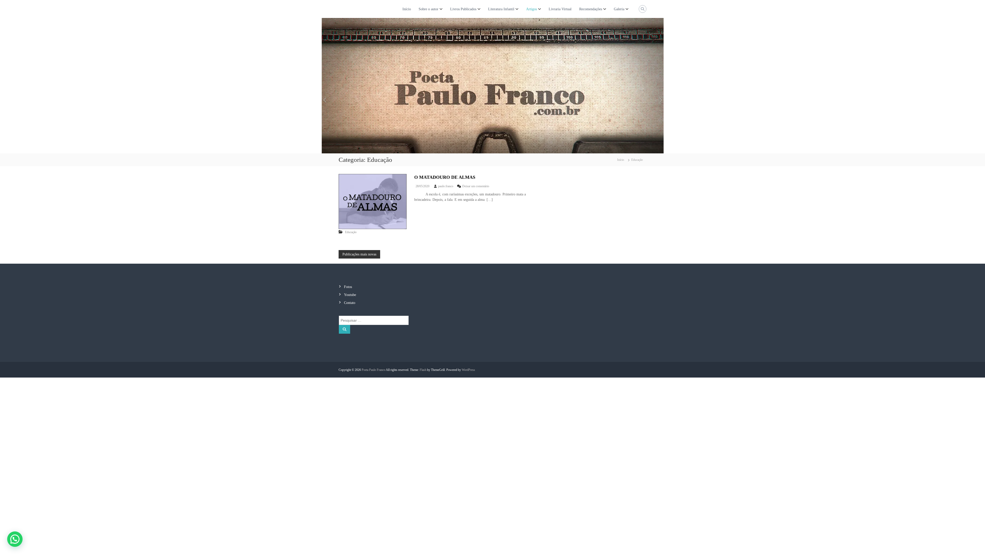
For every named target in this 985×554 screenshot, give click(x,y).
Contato (349, 303)
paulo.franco (445, 186)
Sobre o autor (428, 9)
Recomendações (590, 9)
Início (406, 9)
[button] (15, 539)
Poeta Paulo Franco (373, 370)
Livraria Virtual (560, 9)
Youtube (350, 295)
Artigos (531, 9)
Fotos (348, 287)
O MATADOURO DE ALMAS (444, 177)
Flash (423, 370)
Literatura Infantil (501, 9)
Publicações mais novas (359, 254)
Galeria (619, 9)
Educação (351, 232)
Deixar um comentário (475, 186)
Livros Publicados (463, 9)
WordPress (468, 370)
